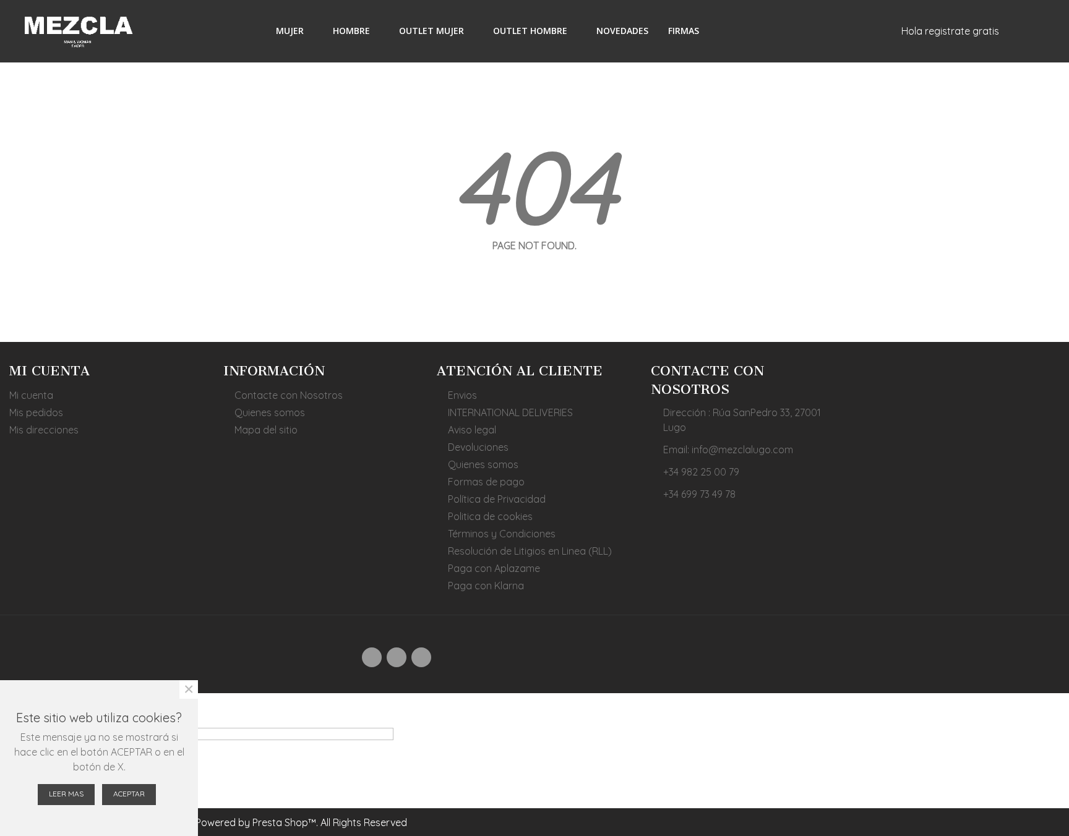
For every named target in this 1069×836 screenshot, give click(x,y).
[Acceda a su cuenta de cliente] (1016, 30)
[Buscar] (1037, 30)
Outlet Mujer (431, 30)
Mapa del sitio (266, 430)
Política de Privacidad (497, 499)
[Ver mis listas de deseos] (884, 30)
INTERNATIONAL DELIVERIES (510, 412)
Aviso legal (472, 430)
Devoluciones (478, 447)
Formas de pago (486, 482)
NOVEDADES (622, 30)
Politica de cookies (490, 516)
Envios (462, 395)
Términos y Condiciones (502, 533)
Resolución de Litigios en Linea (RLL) (530, 551)
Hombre (351, 30)
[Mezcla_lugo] (77, 31)
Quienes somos (269, 412)
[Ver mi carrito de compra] (857, 31)
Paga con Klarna (486, 585)
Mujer (290, 30)
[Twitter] (421, 657)
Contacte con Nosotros (288, 395)
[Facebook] (372, 657)
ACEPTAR (129, 793)
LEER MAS (66, 793)
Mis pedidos (36, 412)
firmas (683, 30)
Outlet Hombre (530, 30)
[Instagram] (396, 657)
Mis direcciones (44, 430)
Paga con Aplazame (494, 568)
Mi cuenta (31, 395)
